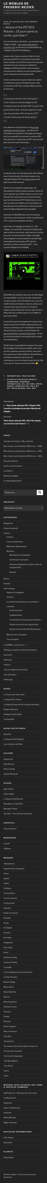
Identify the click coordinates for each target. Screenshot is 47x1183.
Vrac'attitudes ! (10, 675)
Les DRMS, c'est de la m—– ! (15, 645)
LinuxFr (7, 844)
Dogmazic (8, 1103)
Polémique (8, 680)
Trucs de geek (29, 376)
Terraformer (9, 1041)
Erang (6, 923)
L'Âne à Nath (9, 794)
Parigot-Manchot (11, 709)
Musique (10, 551)
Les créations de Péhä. (13, 744)
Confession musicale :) (19, 560)
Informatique (14, 376)
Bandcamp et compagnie (19, 555)
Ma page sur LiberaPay (13, 804)
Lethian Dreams (10, 977)
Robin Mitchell (10, 1118)
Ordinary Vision (10, 1007)
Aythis (6, 883)
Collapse (7, 888)
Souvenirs (8, 655)
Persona (7, 1021)
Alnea (6, 874)
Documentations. (11, 461)
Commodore (13, 382)
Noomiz (12, 572)
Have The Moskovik (12, 1108)
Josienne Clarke (10, 962)
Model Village (9, 982)
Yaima (6, 1071)
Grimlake (7, 938)
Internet (10, 597)
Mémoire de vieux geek (16, 635)
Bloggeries (8, 523)
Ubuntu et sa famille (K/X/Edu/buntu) (24, 629)
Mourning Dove (10, 1002)
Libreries (10, 606)
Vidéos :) (7, 665)
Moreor (7, 997)
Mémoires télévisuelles (17, 546)
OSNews (7, 849)
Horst (6, 952)
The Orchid (8, 1066)
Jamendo (7, 1113)
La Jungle (8, 967)
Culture (7, 533)
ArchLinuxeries (15, 610)
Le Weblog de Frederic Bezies (19, 5)
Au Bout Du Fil (10, 1098)
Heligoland (8, 943)
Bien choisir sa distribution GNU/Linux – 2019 (23, 451)
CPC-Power (9, 1138)
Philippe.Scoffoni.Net (13, 714)
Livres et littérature (15, 542)
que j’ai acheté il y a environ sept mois (19, 333)
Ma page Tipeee (10, 809)
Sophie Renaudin (11, 774)
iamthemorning (10, 957)
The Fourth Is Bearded (13, 1056)
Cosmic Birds (9, 893)
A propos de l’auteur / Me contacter (19, 441)
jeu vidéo (30, 384)
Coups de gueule (11, 528)
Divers (6, 579)
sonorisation (22, 386)
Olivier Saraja (9, 769)
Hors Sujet (8, 947)
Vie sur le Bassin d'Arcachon (16, 670)
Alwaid (6, 878)
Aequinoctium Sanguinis (14, 869)
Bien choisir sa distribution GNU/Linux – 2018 (23, 446)
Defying (7, 918)
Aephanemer (9, 864)
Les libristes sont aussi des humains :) (25, 620)
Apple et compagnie (15, 592)
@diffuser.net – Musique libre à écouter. (20, 1093)
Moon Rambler (10, 992)
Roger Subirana (10, 1122)
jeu (23, 384)
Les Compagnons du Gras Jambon (18, 972)
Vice (28, 388)
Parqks (7, 1016)
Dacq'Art (7, 734)
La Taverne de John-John (14, 694)
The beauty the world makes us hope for (21, 1046)
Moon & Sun (9, 987)
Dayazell (7, 908)
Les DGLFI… (9, 471)
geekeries (25, 382)
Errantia (7, 933)
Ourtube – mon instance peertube (18, 814)
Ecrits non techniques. (13, 466)
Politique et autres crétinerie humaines (20, 650)
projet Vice (29, 179)
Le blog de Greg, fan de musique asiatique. (21, 704)
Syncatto (7, 1036)
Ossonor (7, 1012)
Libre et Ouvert (10, 829)
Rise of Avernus (10, 1031)
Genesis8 (8, 1143)
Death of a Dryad (11, 913)
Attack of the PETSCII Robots (22, 379)
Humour (7, 584)
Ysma (6, 1076)
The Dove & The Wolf (13, 1051)
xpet (34, 388)
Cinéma (10, 537)
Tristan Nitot (9, 719)
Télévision (8, 660)
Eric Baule (8, 928)
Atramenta (8, 759)
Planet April (9, 1157)
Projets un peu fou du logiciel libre (23, 624)
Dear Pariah (8, 789)
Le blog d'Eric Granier (13, 699)
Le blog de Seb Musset (13, 799)
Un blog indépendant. (13, 481)
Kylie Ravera (9, 764)
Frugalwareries (15, 615)
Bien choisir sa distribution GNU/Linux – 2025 (23, 456)
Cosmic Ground (10, 898)
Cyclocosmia (9, 903)
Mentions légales (11, 476)
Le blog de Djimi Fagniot (14, 739)
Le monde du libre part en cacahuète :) (23, 602)
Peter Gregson (10, 1026)
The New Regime (11, 1061)
